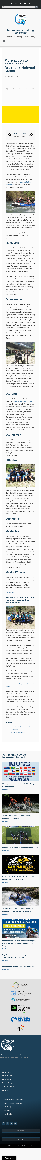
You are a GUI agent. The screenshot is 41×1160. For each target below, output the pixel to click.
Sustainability (7, 1114)
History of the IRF (8, 1079)
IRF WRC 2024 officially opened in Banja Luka (20, 847)
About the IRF (7, 1072)
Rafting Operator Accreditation (13, 1099)
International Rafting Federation (20, 31)
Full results (10, 593)
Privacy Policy (7, 1083)
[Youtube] (25, 3)
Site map (5, 1090)
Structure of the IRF (8, 1076)
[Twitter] (20, 3)
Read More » (6, 789)
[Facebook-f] (11, 3)
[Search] (36, 7)
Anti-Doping (7, 1110)
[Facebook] (3, 1123)
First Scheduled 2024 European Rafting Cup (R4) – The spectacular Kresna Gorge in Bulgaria (19, 943)
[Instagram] (16, 3)
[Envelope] (29, 3)
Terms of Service (8, 1086)
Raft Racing (7, 1107)
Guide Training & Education (12, 1103)
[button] (4, 41)
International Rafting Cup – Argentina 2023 (18, 966)
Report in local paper (18, 732)
